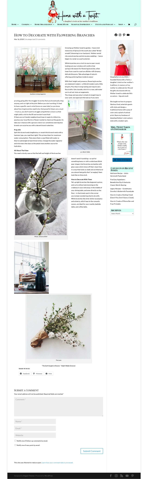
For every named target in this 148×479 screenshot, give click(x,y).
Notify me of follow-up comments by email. (32, 441)
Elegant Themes (28, 476)
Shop (120, 24)
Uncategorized (30, 39)
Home (14, 24)
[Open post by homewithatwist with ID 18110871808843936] (122, 144)
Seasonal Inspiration (80, 24)
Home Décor (62, 24)
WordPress (49, 476)
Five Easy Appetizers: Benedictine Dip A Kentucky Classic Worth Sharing (120, 182)
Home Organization (43, 24)
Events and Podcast (104, 24)
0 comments (40, 39)
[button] (111, 143)
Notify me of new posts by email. (28, 445)
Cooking (25, 24)
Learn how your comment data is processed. (57, 463)
